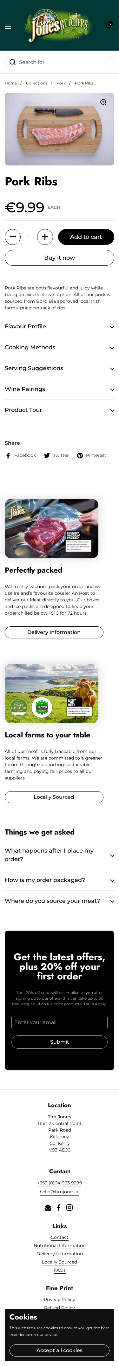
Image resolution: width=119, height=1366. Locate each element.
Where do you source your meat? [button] (52, 900)
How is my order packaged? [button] (45, 880)
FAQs (60, 1270)
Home (11, 83)
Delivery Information (59, 1254)
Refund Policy (59, 1308)
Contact (60, 1237)
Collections (36, 83)
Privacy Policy (59, 1299)
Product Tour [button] (23, 410)
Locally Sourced (59, 1262)
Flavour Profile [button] (25, 326)
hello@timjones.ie (59, 1192)
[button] (108, 26)
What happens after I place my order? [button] (49, 855)
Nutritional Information (60, 1245)
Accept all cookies (59, 1350)
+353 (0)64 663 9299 (59, 1183)
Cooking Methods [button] (30, 347)
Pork (61, 83)
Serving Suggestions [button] (34, 368)
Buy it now (59, 257)
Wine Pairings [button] (25, 389)
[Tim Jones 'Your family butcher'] (58, 26)
